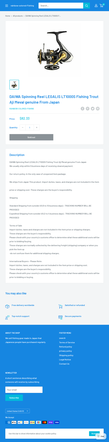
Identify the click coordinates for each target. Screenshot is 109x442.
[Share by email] (98, 108)
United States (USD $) (15, 411)
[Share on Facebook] (82, 108)
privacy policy (65, 351)
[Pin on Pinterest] (87, 108)
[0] (101, 5)
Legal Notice (65, 359)
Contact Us (64, 363)
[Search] (86, 5)
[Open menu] (6, 6)
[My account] (96, 5)
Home (7, 16)
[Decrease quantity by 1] (22, 127)
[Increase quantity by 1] (36, 127)
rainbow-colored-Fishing (21, 109)
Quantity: (13, 127)
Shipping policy (66, 355)
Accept (94, 433)
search (62, 338)
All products (18, 16)
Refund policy (65, 346)
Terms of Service (67, 342)
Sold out (31, 137)
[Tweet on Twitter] (93, 108)
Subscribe (14, 397)
